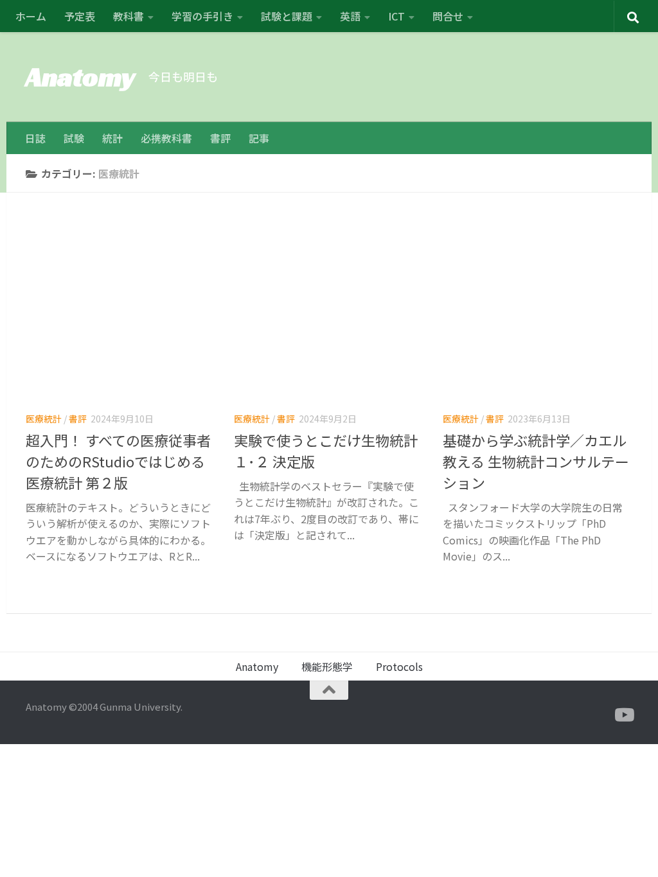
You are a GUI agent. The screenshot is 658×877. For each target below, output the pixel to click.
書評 (220, 138)
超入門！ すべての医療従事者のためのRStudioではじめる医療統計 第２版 (118, 461)
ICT (396, 16)
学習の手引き (202, 16)
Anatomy (81, 77)
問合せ (447, 16)
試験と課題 (286, 16)
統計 (112, 138)
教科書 (128, 16)
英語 (350, 16)
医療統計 (44, 418)
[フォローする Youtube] (623, 715)
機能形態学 (327, 666)
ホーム (30, 16)
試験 (74, 138)
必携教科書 (166, 138)
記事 (259, 138)
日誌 (35, 138)
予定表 (79, 16)
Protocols (399, 666)
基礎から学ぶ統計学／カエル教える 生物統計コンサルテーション (536, 461)
